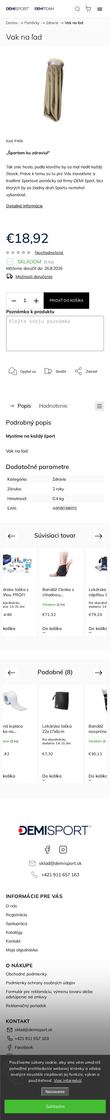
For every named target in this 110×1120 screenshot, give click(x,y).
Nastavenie (55, 1091)
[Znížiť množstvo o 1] (13, 301)
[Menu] (100, 9)
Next (100, 536)
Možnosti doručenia (34, 276)
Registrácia (16, 914)
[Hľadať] (77, 8)
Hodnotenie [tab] (53, 405)
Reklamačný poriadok (26, 1005)
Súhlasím (55, 1106)
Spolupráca (16, 923)
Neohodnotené (49, 252)
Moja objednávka (22, 950)
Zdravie (59, 479)
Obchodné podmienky (26, 974)
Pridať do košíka (66, 301)
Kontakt (13, 941)
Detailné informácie (24, 206)
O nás (11, 906)
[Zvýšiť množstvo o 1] (36, 301)
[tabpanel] (61, 592)
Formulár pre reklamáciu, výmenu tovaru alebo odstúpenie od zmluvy (49, 994)
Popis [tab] (24, 405)
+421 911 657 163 (60, 874)
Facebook (47, 849)
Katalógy (14, 932)
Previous (12, 536)
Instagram (63, 849)
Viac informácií (68, 1080)
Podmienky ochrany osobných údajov (40, 982)
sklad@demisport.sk (60, 863)
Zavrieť (90, 386)
